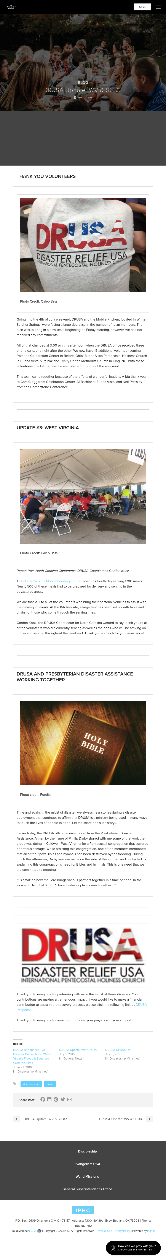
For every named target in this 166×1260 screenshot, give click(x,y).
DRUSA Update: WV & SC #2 (78, 1050)
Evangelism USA (87, 1163)
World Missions (87, 1176)
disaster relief (31, 1084)
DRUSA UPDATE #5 (118, 1050)
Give (142, 7)
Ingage (151, 1231)
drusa (50, 1084)
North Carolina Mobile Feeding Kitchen (52, 581)
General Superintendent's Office (87, 1189)
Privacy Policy (122, 1231)
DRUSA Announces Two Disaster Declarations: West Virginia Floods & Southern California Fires (31, 1056)
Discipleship (87, 1151)
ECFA (32, 1231)
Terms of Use (104, 1231)
